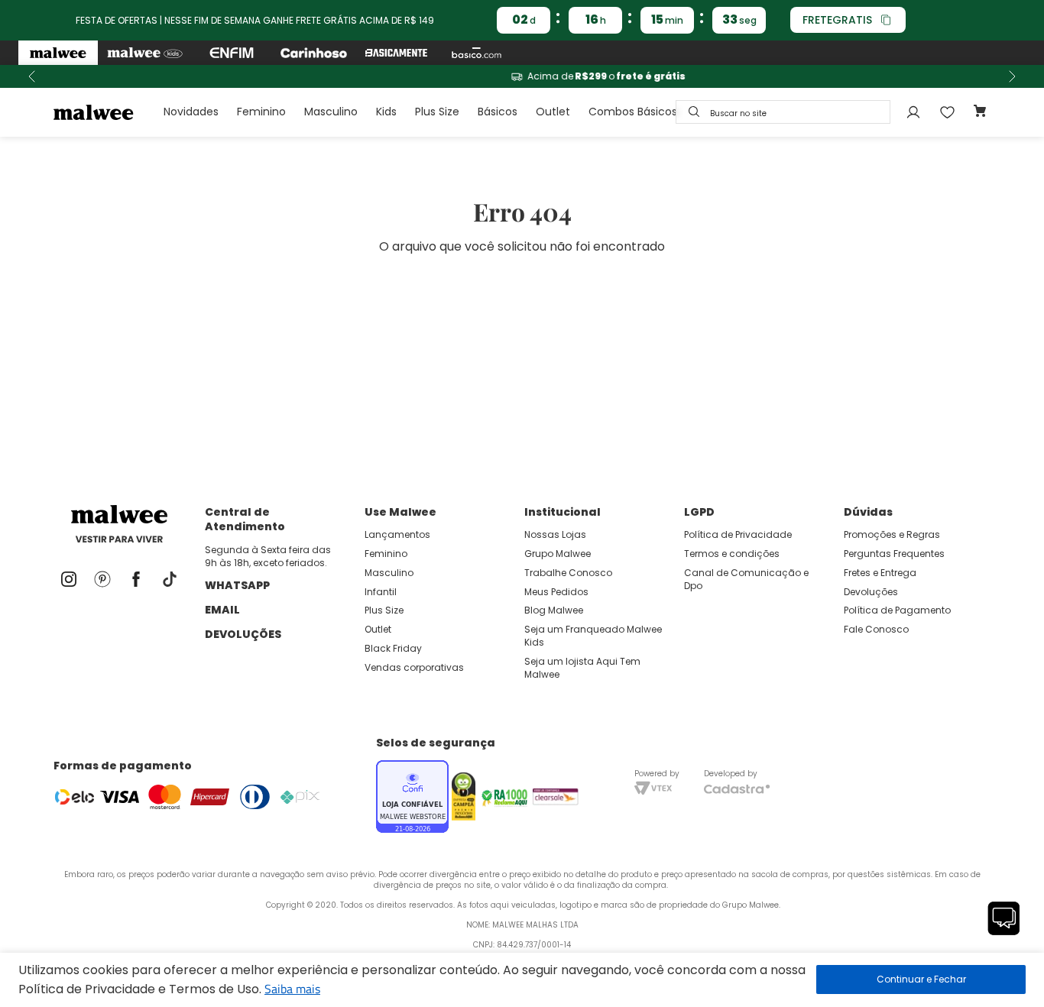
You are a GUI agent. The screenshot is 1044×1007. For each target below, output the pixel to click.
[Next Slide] (1012, 76)
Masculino (331, 111)
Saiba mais (292, 988)
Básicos (497, 111)
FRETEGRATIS (837, 20)
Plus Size (437, 111)
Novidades (191, 111)
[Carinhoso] (313, 52)
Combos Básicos (632, 111)
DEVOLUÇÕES (243, 634)
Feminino (261, 111)
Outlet (553, 111)
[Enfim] (231, 52)
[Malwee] (58, 52)
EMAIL (222, 609)
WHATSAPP (237, 585)
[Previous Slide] (32, 76)
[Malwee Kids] (145, 52)
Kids (386, 111)
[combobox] (783, 112)
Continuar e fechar (921, 979)
